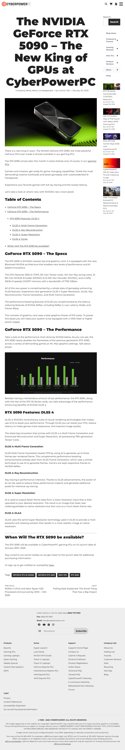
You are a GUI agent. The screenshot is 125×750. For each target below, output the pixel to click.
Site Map (108, 671)
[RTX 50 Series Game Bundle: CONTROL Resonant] (111, 86)
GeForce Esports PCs (43, 667)
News (35, 90)
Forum (71, 689)
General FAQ (74, 674)
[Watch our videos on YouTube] (44, 625)
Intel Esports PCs (42, 674)
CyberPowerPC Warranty (80, 678)
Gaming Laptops (12, 655)
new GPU (62, 575)
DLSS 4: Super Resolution (26, 234)
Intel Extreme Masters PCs (46, 671)
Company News (23, 90)
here (51, 565)
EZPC (6, 671)
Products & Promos (112, 40)
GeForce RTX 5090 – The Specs (24, 207)
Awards (107, 655)
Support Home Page (78, 648)
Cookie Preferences (13, 702)
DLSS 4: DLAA (20, 239)
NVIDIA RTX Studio (43, 655)
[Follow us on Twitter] (49, 625)
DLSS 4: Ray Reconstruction (27, 230)
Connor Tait (64, 90)
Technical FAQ (75, 671)
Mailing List (109, 652)
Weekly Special (11, 663)
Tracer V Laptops (42, 659)
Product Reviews (112, 62)
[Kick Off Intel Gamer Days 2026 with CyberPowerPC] (111, 136)
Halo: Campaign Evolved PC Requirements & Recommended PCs (110, 203)
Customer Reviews (112, 659)
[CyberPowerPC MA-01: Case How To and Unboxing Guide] (111, 163)
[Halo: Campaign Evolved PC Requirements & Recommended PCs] (111, 191)
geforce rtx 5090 (46, 575)
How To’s (112, 55)
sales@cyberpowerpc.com (54, 620)
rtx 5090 (75, 575)
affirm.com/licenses (62, 744)
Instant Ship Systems (13, 667)
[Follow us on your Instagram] (53, 625)
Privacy (7, 698)
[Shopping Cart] (111, 4)
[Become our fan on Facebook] (39, 625)
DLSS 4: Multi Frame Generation (29, 225)
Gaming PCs (9, 652)
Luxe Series (39, 652)
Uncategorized (45, 90)
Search (107, 17)
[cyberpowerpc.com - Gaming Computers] (16, 4)
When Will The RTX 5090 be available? (28, 246)
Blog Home (111, 33)
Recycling (108, 667)
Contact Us (73, 652)
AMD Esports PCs (42, 678)
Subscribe (81, 631)
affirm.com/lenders (13, 741)
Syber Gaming (10, 659)
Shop (108, 76)
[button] (106, 4)
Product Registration (78, 663)
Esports (7, 648)
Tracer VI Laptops (42, 663)
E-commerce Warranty (78, 682)
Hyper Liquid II (41, 648)
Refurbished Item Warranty (81, 686)
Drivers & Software (77, 659)
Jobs (106, 663)
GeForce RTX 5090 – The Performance (28, 211)
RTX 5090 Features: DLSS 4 (24, 218)
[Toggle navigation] (121, 4)
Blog (106, 674)
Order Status (74, 667)
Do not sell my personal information (20, 709)
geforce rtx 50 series (23, 575)
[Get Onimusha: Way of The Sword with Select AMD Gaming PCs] (111, 111)
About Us (108, 648)
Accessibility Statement (15, 705)
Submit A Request (76, 655)
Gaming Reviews (112, 48)
